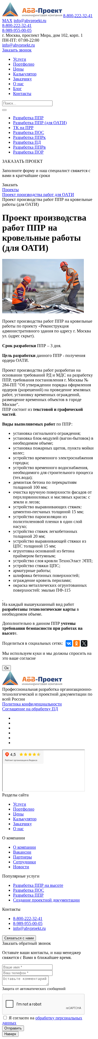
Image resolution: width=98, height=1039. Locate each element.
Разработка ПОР (28, 152)
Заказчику (22, 79)
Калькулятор (24, 74)
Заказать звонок (17, 50)
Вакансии (22, 852)
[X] (84, 643)
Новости (21, 866)
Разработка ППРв (29, 147)
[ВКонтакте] (69, 643)
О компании (24, 847)
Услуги (19, 59)
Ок (6, 668)
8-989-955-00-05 (17, 30)
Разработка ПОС (28, 132)
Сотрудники (24, 862)
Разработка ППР (28, 117)
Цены (18, 69)
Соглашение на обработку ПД (30, 709)
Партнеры (22, 857)
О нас (18, 83)
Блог (17, 88)
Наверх (10, 1034)
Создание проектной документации (46, 900)
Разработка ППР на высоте (38, 885)
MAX (7, 20)
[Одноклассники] (76, 643)
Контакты (22, 93)
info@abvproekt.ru (30, 20)
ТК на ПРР (23, 127)
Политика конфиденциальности (32, 704)
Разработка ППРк (29, 137)
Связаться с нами (19, 938)
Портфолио (23, 64)
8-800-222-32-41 (78, 15)
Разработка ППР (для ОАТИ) (40, 122)
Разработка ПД (27, 142)
